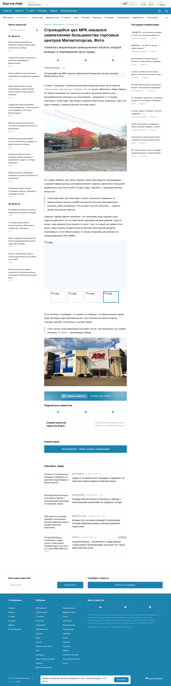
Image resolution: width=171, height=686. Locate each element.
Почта (65, 663)
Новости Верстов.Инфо (45, 659)
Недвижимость (138, 17)
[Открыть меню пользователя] (159, 10)
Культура (66, 646)
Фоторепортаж (123, 17)
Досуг (38, 638)
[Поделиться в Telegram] (85, 60)
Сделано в (14, 682)
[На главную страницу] (13, 3)
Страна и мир (37, 17)
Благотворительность (71, 659)
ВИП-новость (8, 17)
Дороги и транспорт (44, 667)
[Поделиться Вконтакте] (58, 60)
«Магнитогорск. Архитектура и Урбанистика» (66, 89)
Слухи (65, 638)
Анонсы (75, 537)
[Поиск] (166, 10)
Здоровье (67, 633)
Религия (39, 663)
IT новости (66, 17)
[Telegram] (125, 607)
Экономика (96, 17)
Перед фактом (23, 17)
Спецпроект (109, 17)
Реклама (42, 10)
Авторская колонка (70, 655)
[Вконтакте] (100, 607)
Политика (85, 17)
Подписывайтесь (76, 396)
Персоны (66, 642)
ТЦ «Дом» (62, 332)
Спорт (76, 17)
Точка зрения (152, 17)
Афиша (53, 10)
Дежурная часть (52, 17)
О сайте (31, 10)
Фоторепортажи (68, 10)
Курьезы (39, 633)
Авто (37, 650)
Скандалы (40, 655)
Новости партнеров (44, 646)
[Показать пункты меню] (166, 18)
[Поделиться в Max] (113, 60)
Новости (19, 10)
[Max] (150, 607)
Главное (7, 10)
